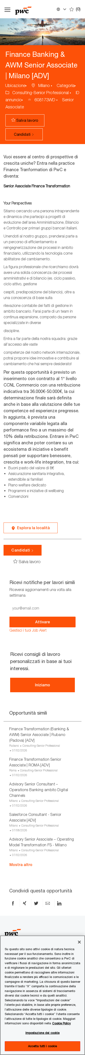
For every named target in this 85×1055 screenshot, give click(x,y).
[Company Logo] (34, 9)
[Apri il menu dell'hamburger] (7, 9)
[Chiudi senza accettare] (79, 942)
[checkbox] (26, 120)
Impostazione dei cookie (43, 1033)
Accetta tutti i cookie (42, 1046)
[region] (42, 995)
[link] (28, 630)
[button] (61, 9)
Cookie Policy (61, 1023)
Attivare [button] (42, 622)
